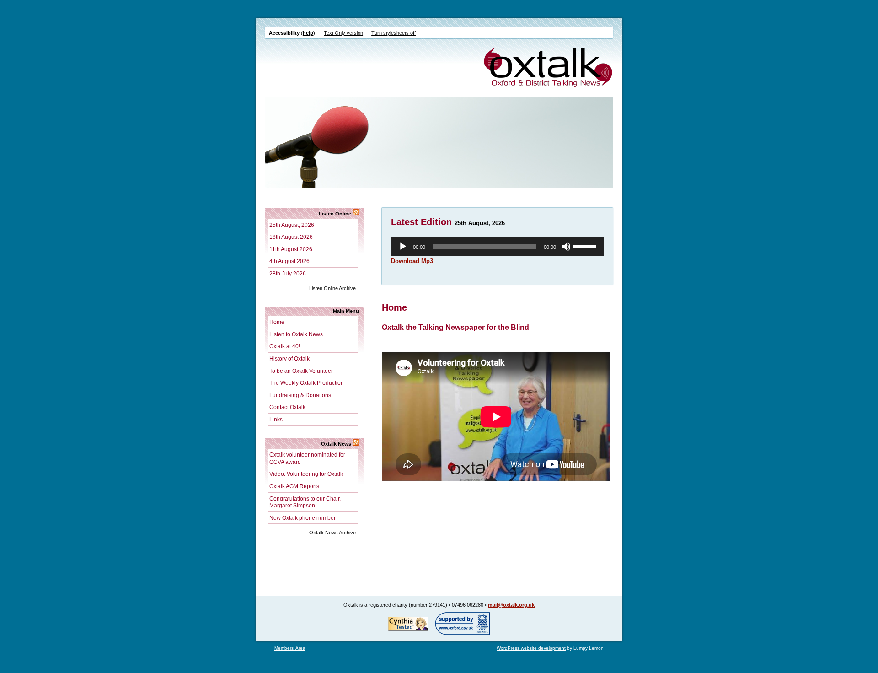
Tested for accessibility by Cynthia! (408, 623)
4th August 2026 (289, 261)
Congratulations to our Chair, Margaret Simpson (305, 502)
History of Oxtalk (289, 358)
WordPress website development (531, 648)
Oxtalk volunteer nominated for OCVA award (307, 458)
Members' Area (289, 648)
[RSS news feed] (356, 444)
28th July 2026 (287, 273)
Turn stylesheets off (393, 33)
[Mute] (566, 246)
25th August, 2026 (291, 225)
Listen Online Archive (332, 288)
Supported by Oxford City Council (462, 623)
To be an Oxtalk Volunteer (301, 371)
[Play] (402, 246)
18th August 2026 (291, 237)
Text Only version (343, 33)
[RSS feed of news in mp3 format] (356, 213)
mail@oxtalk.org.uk (511, 605)
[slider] (586, 245)
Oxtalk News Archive (332, 532)
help (308, 33)
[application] (497, 246)
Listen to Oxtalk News (296, 334)
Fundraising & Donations (300, 395)
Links (276, 419)
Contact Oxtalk (287, 407)
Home (276, 322)
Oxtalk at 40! (284, 346)
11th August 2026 (290, 249)
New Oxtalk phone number (302, 518)
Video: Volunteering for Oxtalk (306, 474)
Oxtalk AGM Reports (294, 486)
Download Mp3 (412, 261)
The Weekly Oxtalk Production (306, 383)
